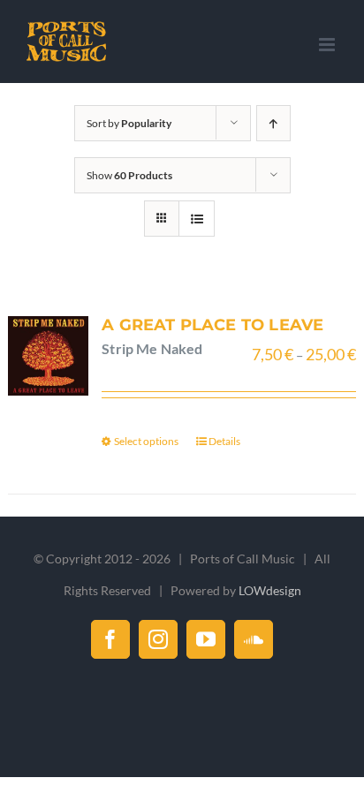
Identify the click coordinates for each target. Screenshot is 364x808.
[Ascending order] (273, 123)
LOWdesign (270, 590)
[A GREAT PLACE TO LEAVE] (48, 356)
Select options (146, 441)
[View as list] (196, 218)
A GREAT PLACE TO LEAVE (212, 325)
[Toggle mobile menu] (328, 44)
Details (224, 441)
